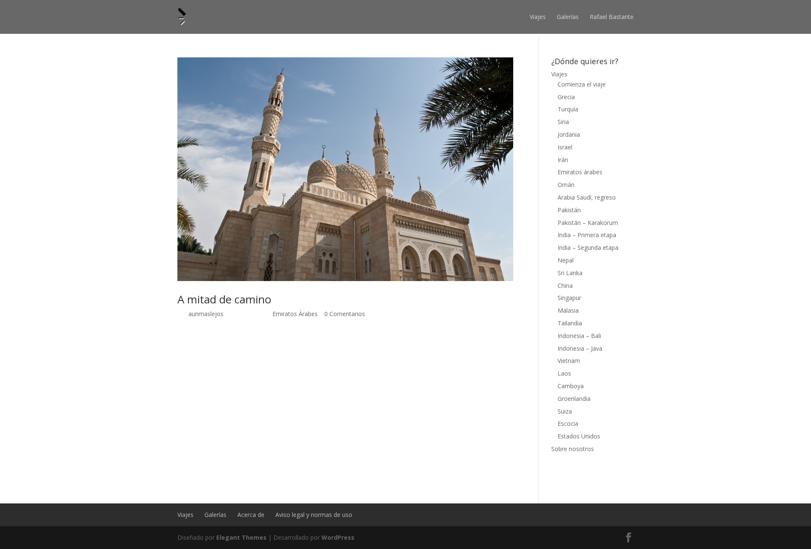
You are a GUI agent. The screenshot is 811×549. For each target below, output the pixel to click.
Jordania (569, 134)
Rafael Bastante (612, 17)
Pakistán (569, 210)
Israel (565, 147)
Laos (564, 373)
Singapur (569, 298)
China (565, 285)
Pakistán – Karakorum (588, 223)
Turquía (568, 109)
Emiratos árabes (580, 172)
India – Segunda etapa (588, 247)
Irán (563, 160)
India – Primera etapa (587, 235)
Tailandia (570, 323)
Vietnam (569, 361)
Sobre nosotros (572, 449)
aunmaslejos (205, 314)
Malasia (568, 310)
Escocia (568, 423)
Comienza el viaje (582, 84)
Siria (563, 122)
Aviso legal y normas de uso (313, 515)
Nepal (566, 260)
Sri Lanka (570, 273)
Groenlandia (574, 399)
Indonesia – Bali (579, 336)
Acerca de (250, 515)
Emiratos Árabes (295, 314)
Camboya (571, 386)
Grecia (566, 97)
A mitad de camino (224, 299)
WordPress (337, 537)
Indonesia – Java (580, 348)
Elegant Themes (241, 537)
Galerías (568, 17)
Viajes (538, 17)
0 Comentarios (344, 314)
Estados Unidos (579, 436)
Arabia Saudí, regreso (587, 197)
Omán (566, 185)
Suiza (565, 411)
